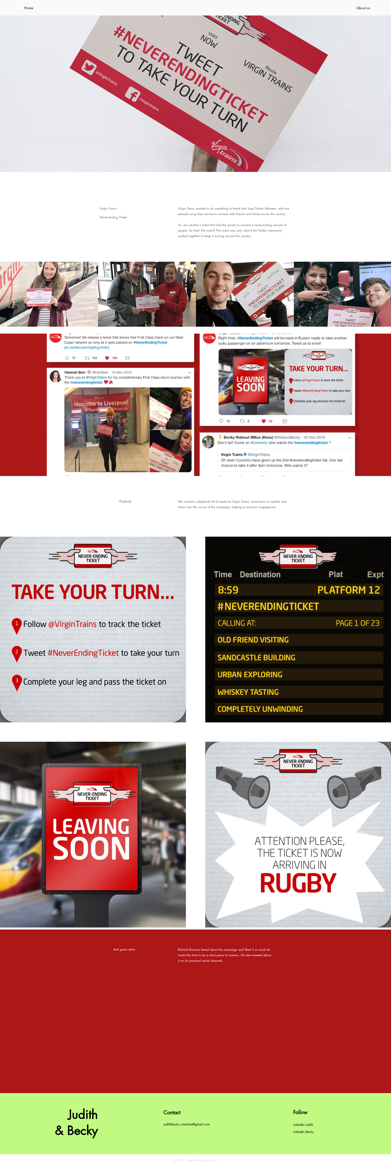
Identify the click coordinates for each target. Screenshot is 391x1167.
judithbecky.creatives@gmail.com (187, 1124)
